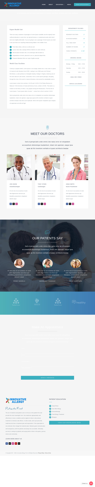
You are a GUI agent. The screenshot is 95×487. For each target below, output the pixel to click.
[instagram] (13, 443)
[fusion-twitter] (14, 204)
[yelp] (16, 443)
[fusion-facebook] (11, 204)
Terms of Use (48, 453)
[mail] (19, 443)
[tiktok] (10, 443)
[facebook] (7, 443)
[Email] (91, 483)
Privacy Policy (41, 453)
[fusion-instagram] (16, 204)
